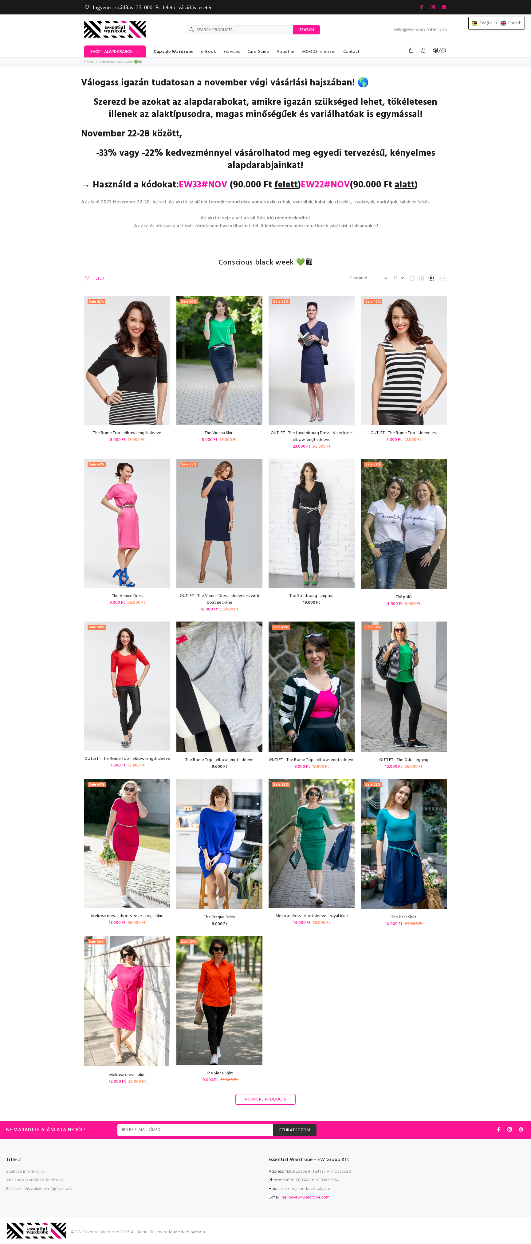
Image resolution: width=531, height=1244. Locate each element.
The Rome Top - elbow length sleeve (127, 433)
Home (89, 62)
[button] (497, 23)
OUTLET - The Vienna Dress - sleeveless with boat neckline (219, 599)
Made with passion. (187, 1232)
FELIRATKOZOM (294, 1130)
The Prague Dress (219, 917)
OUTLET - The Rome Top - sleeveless (404, 433)
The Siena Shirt (219, 1073)
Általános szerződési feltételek (35, 1180)
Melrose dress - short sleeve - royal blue (127, 916)
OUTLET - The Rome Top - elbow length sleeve (127, 758)
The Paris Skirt (403, 917)
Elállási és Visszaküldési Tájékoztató (39, 1188)
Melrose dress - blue (127, 1074)
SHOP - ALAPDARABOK (111, 51)
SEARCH (306, 29)
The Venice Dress (127, 595)
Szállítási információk (25, 1171)
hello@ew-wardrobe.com (420, 30)
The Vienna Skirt (219, 433)
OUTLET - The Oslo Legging (403, 759)
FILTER (98, 278)
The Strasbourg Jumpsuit (311, 595)
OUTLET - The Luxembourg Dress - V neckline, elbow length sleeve (312, 436)
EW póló (404, 597)
